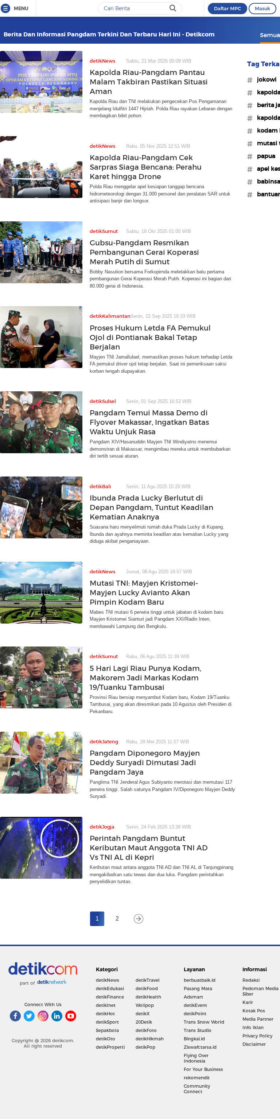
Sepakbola (107, 1030)
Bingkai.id (194, 1038)
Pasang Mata (198, 988)
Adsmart (193, 997)
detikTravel (148, 980)
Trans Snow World (204, 1022)
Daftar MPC (227, 8)
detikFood (147, 988)
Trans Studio (197, 1030)
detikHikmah (150, 1038)
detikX (142, 1013)
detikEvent (195, 1005)
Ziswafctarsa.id (200, 1047)
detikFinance (110, 997)
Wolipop (145, 1005)
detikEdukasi (110, 988)
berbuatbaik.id (199, 980)
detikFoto (146, 1030)
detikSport (107, 1022)
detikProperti (110, 1047)
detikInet (106, 1005)
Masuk (262, 8)
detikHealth (148, 997)
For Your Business (203, 1069)
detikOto (105, 1038)
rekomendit (197, 1077)
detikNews (107, 980)
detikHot (105, 1013)
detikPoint (195, 1013)
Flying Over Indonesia (196, 1058)
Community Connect (197, 1088)
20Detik (144, 1022)
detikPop (145, 1047)
